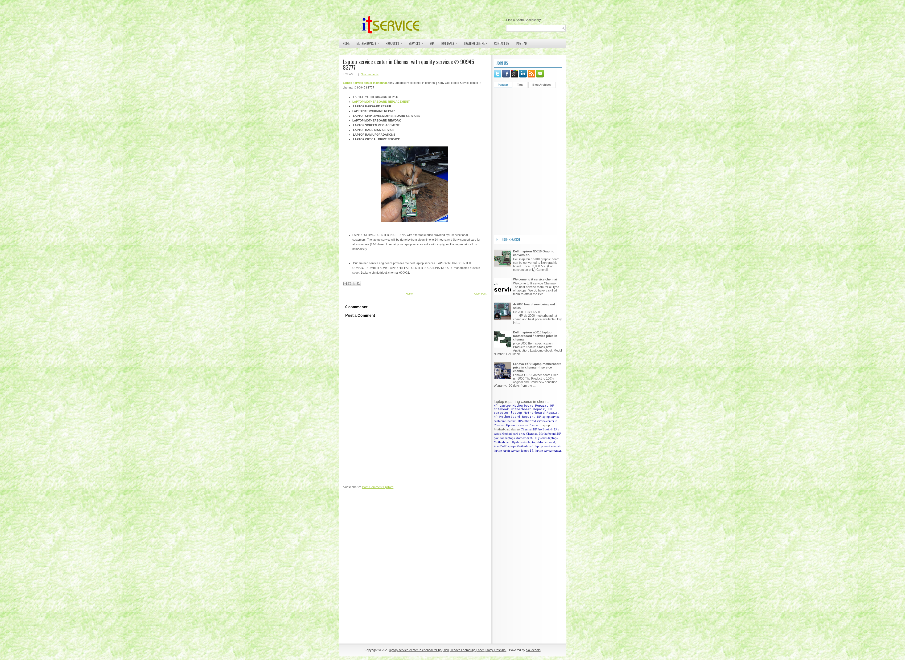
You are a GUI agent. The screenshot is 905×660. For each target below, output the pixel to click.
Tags (520, 84)
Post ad (521, 43)
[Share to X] (354, 283)
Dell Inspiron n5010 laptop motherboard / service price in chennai (535, 336)
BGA (432, 43)
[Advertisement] (378, 453)
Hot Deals (449, 43)
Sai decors (533, 650)
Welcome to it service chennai (535, 279)
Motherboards (368, 43)
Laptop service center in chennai (365, 83)
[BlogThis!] (349, 283)
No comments (369, 74)
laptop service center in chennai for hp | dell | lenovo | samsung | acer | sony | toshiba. (447, 650)
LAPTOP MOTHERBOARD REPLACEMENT (381, 101)
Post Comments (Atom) (378, 487)
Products (394, 43)
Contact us (501, 43)
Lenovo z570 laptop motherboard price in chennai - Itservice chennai (537, 367)
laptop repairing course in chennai (522, 402)
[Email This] (345, 283)
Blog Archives (541, 84)
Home (346, 43)
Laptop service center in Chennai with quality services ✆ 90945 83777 (408, 64)
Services (416, 43)
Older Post (480, 293)
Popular (503, 84)
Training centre (476, 43)
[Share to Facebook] (358, 283)
